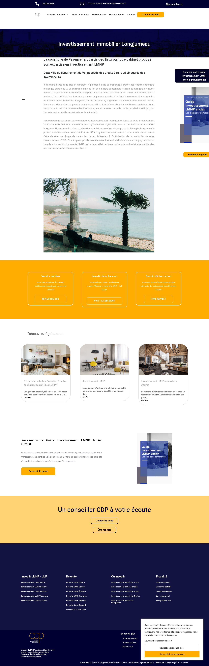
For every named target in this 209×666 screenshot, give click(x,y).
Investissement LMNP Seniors (34, 587)
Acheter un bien (56, 14)
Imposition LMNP (163, 582)
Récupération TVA (163, 601)
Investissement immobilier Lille (124, 587)
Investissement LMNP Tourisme (34, 596)
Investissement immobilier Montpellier (122, 602)
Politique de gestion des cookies (176, 663)
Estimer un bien (50, 299)
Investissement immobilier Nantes (125, 596)
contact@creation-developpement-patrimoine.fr (106, 3)
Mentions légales (139, 663)
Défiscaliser (99, 14)
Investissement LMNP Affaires (34, 601)
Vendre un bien (80, 14)
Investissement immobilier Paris (125, 582)
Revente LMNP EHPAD (75, 582)
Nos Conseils (116, 14)
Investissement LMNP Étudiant (34, 591)
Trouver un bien (150, 14)
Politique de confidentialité (155, 663)
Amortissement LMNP (94, 381)
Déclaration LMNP (163, 587)
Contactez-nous (104, 520)
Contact (131, 14)
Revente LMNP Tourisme (76, 596)
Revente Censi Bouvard (76, 605)
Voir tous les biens (104, 301)
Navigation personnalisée (172, 648)
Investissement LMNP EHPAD (33, 582)
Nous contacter (174, 4)
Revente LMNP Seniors (75, 587)
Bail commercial (163, 596)
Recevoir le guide (38, 471)
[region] (172, 639)
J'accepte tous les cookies (172, 654)
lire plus (27, 398)
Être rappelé (158, 299)
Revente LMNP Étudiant (76, 591)
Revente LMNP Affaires (76, 601)
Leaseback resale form (76, 610)
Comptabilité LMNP (164, 591)
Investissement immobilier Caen (125, 591)
